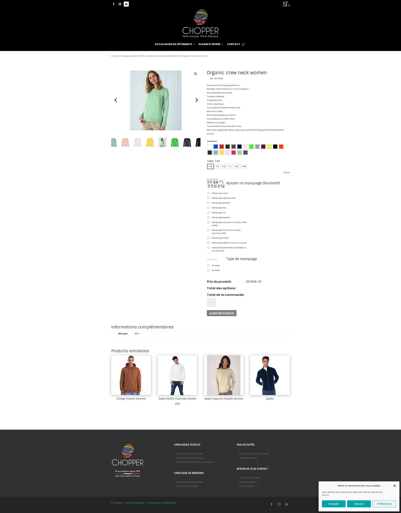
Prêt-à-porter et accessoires (189, 458)
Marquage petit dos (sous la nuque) (229, 242)
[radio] (209, 146)
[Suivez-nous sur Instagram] (119, 4)
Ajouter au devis (221, 313)
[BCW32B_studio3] (156, 100)
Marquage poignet (221, 217)
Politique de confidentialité (161, 502)
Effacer (287, 172)
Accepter (333, 503)
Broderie (216, 270)
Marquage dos (219, 207)
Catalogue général (129, 56)
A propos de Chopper (249, 477)
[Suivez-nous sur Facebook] (113, 4)
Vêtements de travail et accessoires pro (195, 462)
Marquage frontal (220, 238)
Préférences (384, 503)
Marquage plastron (221, 203)
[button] (394, 485)
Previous (116, 100)
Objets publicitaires (248, 458)
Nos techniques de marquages (254, 453)
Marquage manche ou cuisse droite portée (229, 224)
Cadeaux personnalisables (189, 453)
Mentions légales (135, 502)
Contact (233, 44)
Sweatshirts (174, 56)
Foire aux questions (248, 482)
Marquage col (218, 212)
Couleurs (212, 141)
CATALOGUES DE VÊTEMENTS (173, 44)
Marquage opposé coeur (224, 198)
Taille (210, 161)
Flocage (216, 265)
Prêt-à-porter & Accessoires (153, 56)
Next (195, 100)
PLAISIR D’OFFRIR (209, 44)
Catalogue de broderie (187, 486)
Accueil (114, 56)
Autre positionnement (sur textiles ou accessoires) (229, 249)
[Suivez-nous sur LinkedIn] (126, 4)
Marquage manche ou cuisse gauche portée (226, 232)
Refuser (359, 503)
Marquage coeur (220, 193)
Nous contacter (246, 486)
